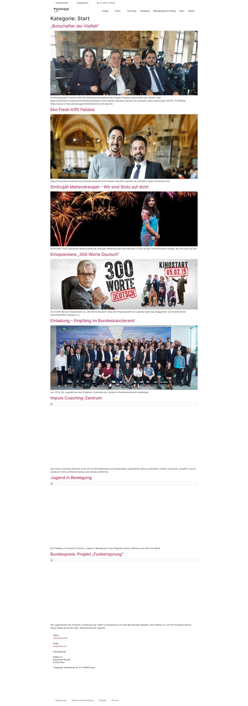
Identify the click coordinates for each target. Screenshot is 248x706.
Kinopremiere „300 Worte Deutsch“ (84, 254)
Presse (115, 700)
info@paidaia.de (59, 646)
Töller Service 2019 (145, 700)
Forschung (131, 11)
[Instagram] (195, 3)
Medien (191, 11)
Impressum (61, 700)
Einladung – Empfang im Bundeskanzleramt (92, 320)
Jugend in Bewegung (71, 477)
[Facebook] (161, 641)
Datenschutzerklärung (83, 700)
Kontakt (102, 700)
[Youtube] (189, 3)
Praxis (118, 11)
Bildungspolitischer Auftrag (164, 11)
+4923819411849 (60, 638)
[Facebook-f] (183, 3)
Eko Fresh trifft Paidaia (72, 109)
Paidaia (105, 11)
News (181, 11)
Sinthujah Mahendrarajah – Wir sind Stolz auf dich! (99, 186)
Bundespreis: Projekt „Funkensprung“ (86, 554)
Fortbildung (144, 11)
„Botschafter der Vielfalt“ (74, 26)
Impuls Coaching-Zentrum (76, 397)
